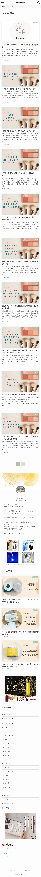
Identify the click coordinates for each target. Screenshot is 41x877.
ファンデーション (10, 743)
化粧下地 (7, 739)
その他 (6, 808)
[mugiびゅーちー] (20, 2)
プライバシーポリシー (17, 870)
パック (7, 791)
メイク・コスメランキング (10, 848)
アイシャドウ (9, 755)
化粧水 (7, 779)
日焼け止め (8, 799)
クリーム (7, 787)
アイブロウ (8, 751)
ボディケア (8, 795)
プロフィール (8, 723)
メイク (6, 727)
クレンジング (9, 771)
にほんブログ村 (7, 857)
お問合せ (27, 870)
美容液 (7, 783)
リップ (7, 759)
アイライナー (9, 735)
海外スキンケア (9, 718)
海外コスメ (8, 714)
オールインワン (10, 767)
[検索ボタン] (38, 2)
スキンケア (8, 763)
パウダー (7, 747)
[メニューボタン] (2, 2)
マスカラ (7, 731)
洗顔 (6, 775)
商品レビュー (8, 803)
